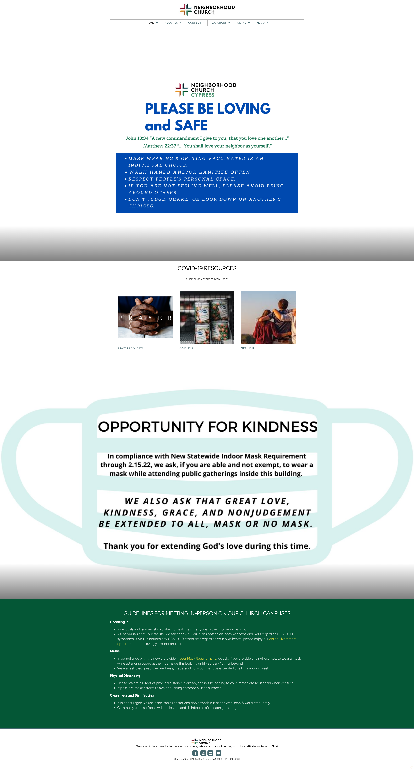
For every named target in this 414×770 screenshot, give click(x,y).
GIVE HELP (186, 348)
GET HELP (247, 348)
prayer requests (130, 348)
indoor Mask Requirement (196, 658)
